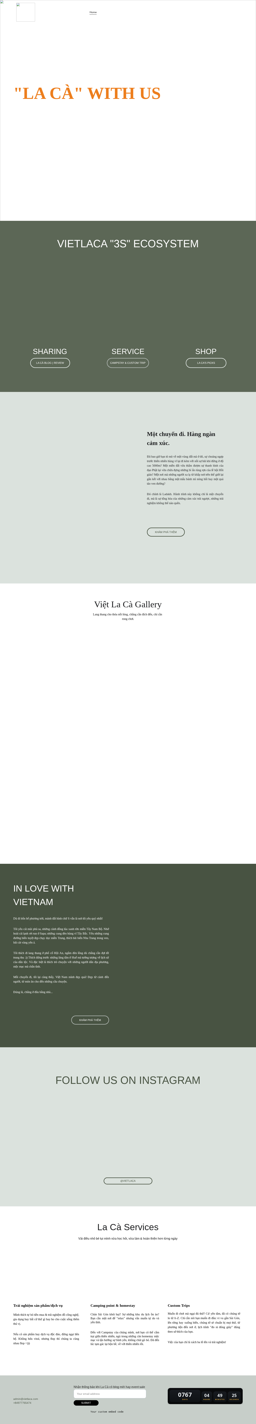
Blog (106, 12)
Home (93, 12)
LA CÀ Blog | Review (50, 362)
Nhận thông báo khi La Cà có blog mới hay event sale (109, 1387)
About (163, 12)
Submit (86, 1402)
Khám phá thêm (166, 532)
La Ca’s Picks (206, 362)
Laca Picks (145, 12)
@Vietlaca (127, 1180)
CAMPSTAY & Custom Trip (127, 362)
